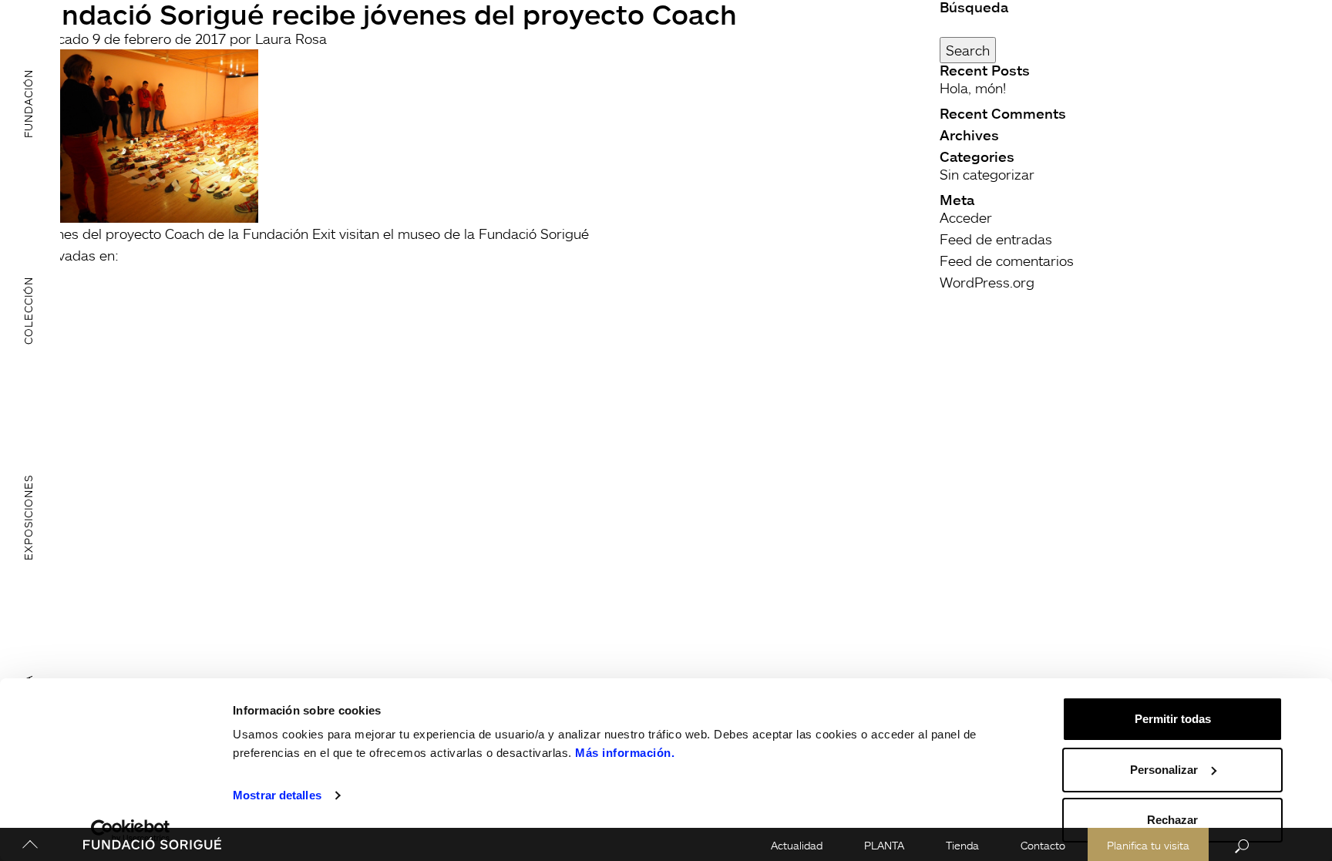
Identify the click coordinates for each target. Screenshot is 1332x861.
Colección (28, 311)
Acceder (966, 217)
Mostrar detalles (277, 795)
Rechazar (1172, 819)
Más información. (624, 752)
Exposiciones (28, 517)
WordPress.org (987, 282)
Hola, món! (973, 87)
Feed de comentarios (1007, 260)
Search (968, 50)
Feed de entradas (996, 238)
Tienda (962, 845)
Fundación (28, 103)
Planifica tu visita (1148, 845)
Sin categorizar (987, 174)
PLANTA (884, 845)
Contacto (1043, 845)
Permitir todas (1173, 718)
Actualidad (796, 845)
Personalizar (1164, 769)
